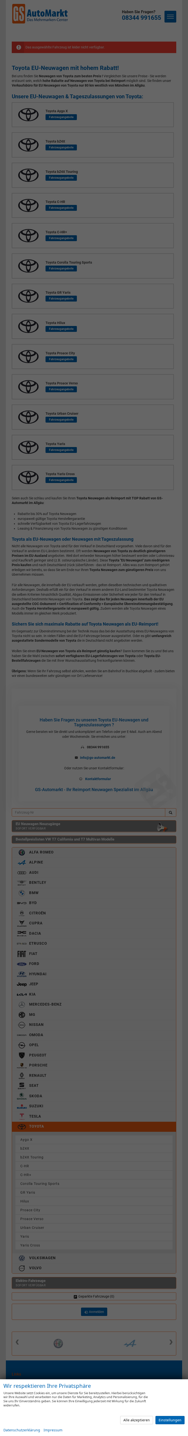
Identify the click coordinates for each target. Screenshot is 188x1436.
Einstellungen (170, 1420)
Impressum (53, 1430)
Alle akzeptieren (136, 1420)
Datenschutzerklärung (21, 1430)
